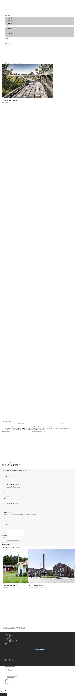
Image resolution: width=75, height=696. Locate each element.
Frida (6, 41)
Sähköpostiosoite (5, 539)
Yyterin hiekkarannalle (6, 431)
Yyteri (23, 423)
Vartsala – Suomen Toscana (8, 625)
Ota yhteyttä (7, 43)
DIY (7, 36)
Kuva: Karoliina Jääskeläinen (7, 462)
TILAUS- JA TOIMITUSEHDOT (7, 659)
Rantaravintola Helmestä (37, 431)
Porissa (19, 423)
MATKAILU (14, 465)
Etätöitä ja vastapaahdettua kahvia (35, 585)
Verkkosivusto (4, 540)
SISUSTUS (7, 25)
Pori (14, 464)
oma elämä (11, 464)
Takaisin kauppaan (3, 694)
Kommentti (4, 535)
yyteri (20, 464)
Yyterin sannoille (21, 428)
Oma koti (9, 28)
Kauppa (6, 38)
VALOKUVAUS (7, 15)
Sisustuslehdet (10, 18)
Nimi (3, 537)
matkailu (7, 464)
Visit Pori (17, 464)
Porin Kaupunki (10, 421)
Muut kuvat (9, 23)
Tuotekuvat (9, 20)
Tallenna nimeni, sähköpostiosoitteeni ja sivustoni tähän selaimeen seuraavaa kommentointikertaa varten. (22, 542)
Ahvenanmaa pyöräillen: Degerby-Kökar (11, 585)
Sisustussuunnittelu (12, 30)
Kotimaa (11, 465)
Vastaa (5, 479)
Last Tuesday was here (6, 663)
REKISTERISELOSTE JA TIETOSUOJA (8, 660)
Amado (3, 464)
